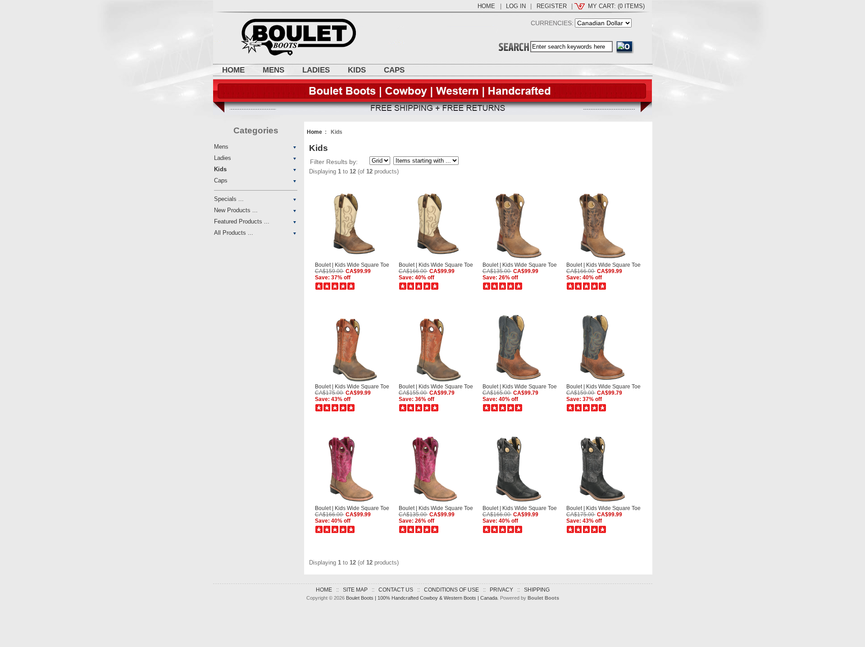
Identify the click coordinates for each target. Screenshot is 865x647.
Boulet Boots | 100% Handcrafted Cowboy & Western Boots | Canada (421, 598)
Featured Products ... (241, 222)
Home (486, 6)
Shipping (537, 590)
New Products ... (236, 210)
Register (552, 6)
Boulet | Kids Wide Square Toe (352, 265)
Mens (273, 70)
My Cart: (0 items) (616, 6)
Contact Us (395, 590)
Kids (357, 70)
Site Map (355, 590)
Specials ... (229, 199)
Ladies (316, 70)
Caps (394, 70)
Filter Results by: (334, 161)
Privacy (501, 590)
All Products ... (233, 233)
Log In (516, 6)
